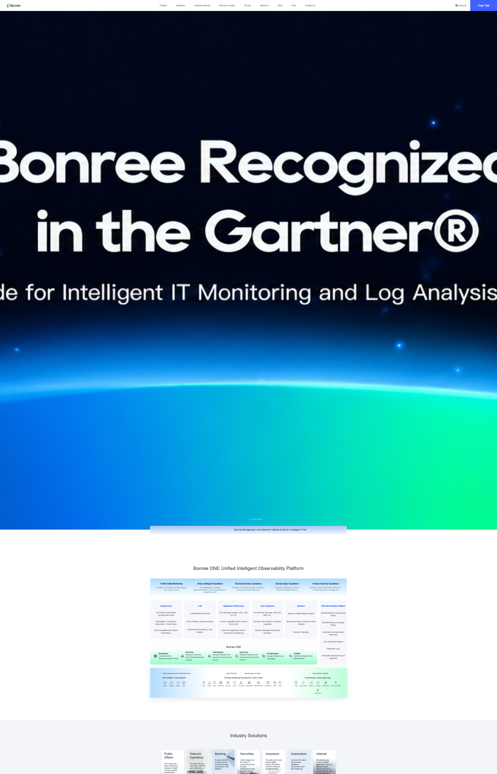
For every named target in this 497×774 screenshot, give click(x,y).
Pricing (247, 5)
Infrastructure (166, 606)
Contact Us (310, 5)
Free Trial (483, 5)
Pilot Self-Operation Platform (333, 606)
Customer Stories (202, 5)
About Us (264, 5)
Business (301, 606)
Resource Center (227, 5)
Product (163, 5)
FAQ (294, 5)
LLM (200, 606)
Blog (280, 5)
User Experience (267, 606)
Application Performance (233, 606)
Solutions (180, 5)
